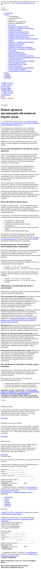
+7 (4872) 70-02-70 (19, 512)
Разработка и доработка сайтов (18, 26)
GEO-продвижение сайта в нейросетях (21, 68)
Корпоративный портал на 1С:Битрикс (21, 56)
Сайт (2, 539)
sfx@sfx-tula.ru (5, 86)
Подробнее (4, 418)
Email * (3, 471)
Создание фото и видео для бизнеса (20, 71)
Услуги (7, 14)
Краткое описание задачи (9, 479)
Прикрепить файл (6, 481)
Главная (3, 98)
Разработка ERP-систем (16, 52)
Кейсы (7, 73)
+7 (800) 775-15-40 (7, 83)
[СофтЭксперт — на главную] (17, 492)
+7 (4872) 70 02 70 (6, 84)
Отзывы (7, 74)
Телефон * (4, 473)
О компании (9, 13)
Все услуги (12, 25)
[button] (20, 81)
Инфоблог (8, 76)
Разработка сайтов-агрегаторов (18, 33)
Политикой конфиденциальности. (25, 3)
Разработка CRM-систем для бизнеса (20, 47)
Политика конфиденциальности (11, 519)
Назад (3, 96)
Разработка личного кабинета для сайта (21, 35)
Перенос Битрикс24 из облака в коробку (21, 61)
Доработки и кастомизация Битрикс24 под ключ (24, 57)
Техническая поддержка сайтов (18, 32)
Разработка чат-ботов (15, 45)
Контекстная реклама (15, 66)
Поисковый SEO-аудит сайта (17, 64)
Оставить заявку (6, 88)
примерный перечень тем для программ (23, 318)
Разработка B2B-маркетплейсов (18, 37)
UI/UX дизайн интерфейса (17, 69)
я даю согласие (30, 487)
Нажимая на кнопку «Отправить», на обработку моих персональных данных (19, 488)
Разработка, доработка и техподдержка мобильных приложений (21, 43)
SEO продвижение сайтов (16, 62)
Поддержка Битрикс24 (15, 59)
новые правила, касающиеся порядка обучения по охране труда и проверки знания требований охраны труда (20, 123)
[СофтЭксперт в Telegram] (1, 516)
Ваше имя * (4, 469)
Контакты (8, 78)
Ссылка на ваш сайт (7, 475)
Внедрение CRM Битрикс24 (17, 54)
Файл (25, 483)
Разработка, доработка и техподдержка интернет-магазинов (21, 29)
